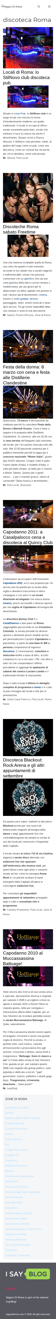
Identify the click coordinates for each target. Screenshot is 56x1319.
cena (5, 282)
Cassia (9, 1134)
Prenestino (11, 1208)
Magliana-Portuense (16, 1165)
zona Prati (20, 113)
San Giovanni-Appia (16, 1218)
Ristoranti (25, 485)
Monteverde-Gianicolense (19, 1176)
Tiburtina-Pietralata (15, 1239)
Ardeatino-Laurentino (16, 1107)
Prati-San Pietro (14, 1202)
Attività (11, 158)
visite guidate (21, 298)
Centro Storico (13, 1139)
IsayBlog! (12, 1088)
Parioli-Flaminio (14, 1197)
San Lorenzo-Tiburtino (17, 1223)
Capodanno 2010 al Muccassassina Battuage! (23, 958)
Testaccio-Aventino (15, 1234)
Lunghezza (11, 1160)
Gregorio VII (12, 1155)
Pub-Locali (22, 158)
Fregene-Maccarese (16, 1149)
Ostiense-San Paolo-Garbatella (22, 1192)
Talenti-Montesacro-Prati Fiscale (23, 1229)
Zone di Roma (42, 315)
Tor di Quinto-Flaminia (17, 1245)
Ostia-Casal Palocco (18, 699)
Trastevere (11, 1250)
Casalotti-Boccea (14, 1123)
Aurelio (9, 1112)
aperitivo (29, 278)
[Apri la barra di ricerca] (39, 6)
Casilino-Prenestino (18, 909)
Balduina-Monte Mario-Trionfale (22, 1118)
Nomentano (11, 1181)
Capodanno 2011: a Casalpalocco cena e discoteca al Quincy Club (28, 537)
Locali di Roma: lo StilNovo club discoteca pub (26, 77)
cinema (43, 294)
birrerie (34, 298)
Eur (7, 1144)
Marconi (9, 1171)
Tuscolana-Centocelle (17, 1255)
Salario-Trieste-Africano (20, 315)
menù (37, 687)
